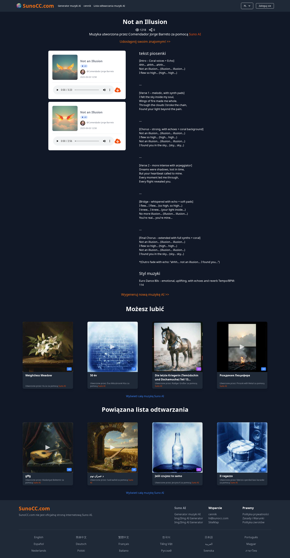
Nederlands (38, 550)
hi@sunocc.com (218, 518)
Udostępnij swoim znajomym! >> (145, 41)
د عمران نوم (97, 476)
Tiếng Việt (166, 544)
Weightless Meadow (38, 375)
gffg (28, 476)
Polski (81, 550)
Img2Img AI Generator (188, 518)
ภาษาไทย (251, 550)
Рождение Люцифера (235, 375)
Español (39, 544)
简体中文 (81, 537)
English (38, 537)
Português (251, 537)
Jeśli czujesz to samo (168, 476)
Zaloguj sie (265, 5)
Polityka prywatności (256, 514)
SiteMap (213, 522)
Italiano (124, 550)
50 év (93, 375)
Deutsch (81, 544)
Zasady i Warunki (253, 518)
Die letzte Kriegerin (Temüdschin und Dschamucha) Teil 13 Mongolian (176, 379)
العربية (208, 544)
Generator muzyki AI (69, 5)
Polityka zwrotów (253, 522)
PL (245, 5)
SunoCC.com (34, 508)
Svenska (209, 550)
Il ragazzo (226, 476)
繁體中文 (123, 537)
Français (123, 544)
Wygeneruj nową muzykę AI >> (145, 294)
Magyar (251, 544)
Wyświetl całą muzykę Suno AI (145, 396)
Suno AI (195, 34)
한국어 (166, 537)
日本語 (209, 537)
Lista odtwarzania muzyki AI (109, 5)
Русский (166, 550)
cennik (87, 5)
